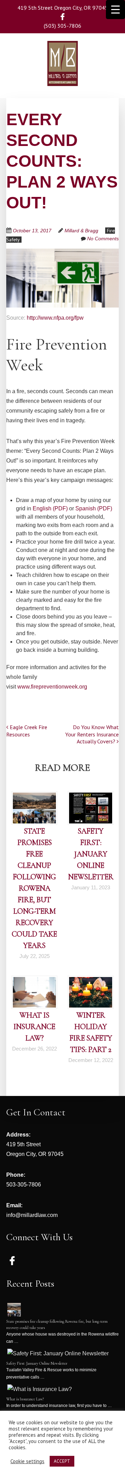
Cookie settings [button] (27, 1461)
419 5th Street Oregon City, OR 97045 (62, 7)
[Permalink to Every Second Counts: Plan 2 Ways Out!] (62, 252)
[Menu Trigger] (115, 9)
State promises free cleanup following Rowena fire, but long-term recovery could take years (34, 888)
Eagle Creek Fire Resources (26, 731)
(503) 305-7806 (62, 25)
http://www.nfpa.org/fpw (55, 318)
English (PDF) (50, 508)
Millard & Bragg (81, 230)
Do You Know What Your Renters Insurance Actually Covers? (92, 734)
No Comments (103, 238)
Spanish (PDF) (93, 508)
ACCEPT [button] (62, 1461)
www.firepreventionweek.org (52, 687)
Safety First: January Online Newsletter (91, 854)
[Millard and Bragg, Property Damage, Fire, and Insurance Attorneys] (62, 76)
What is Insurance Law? (34, 1027)
